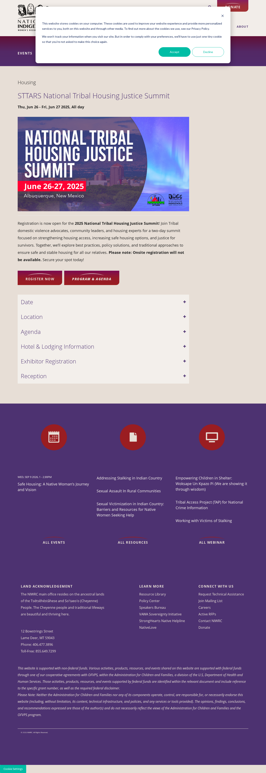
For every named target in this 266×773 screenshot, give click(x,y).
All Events (54, 542)
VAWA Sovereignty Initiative (160, 614)
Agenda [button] (31, 332)
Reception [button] (34, 376)
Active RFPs (207, 614)
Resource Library (152, 594)
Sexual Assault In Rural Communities (129, 490)
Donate (232, 7)
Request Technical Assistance (221, 594)
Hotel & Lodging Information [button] (57, 346)
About (243, 26)
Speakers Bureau (152, 607)
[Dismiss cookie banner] (222, 15)
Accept (174, 52)
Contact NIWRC (210, 621)
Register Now (40, 279)
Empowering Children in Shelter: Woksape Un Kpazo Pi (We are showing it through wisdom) (211, 483)
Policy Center (149, 601)
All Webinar (212, 542)
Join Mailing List (210, 601)
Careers (204, 607)
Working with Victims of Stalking (204, 520)
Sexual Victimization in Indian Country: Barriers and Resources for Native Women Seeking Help (130, 509)
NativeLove (147, 627)
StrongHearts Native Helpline (162, 621)
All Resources (133, 542)
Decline (208, 52)
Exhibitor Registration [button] (48, 361)
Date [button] (27, 302)
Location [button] (32, 317)
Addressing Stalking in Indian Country (129, 477)
